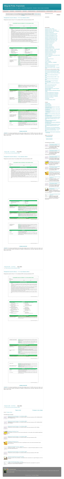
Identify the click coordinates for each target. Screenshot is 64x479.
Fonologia (46, 57)
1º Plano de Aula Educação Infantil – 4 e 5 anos (15, 461)
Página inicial (18, 410)
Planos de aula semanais (49, 87)
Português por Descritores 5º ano (13, 431)
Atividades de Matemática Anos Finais (51, 37)
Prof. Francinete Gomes (12, 469)
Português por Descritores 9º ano (13, 441)
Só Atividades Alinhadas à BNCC (50, 99)
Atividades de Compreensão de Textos (51, 33)
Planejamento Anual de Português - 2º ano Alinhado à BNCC (17, 421)
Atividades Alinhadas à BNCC (49, 28)
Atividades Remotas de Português (50, 52)
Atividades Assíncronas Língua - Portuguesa (52, 31)
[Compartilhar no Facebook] (20, 151)
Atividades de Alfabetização (49, 32)
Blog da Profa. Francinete (14, 6)
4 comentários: (13, 266)
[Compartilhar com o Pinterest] (21, 151)
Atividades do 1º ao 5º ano (49, 43)
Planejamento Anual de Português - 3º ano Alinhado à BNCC (17, 426)
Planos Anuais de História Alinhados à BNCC (52, 71)
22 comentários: (12, 151)
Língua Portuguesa (48, 61)
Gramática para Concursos (49, 58)
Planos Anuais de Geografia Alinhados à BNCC (52, 70)
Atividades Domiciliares (48, 44)
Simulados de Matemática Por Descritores (51, 92)
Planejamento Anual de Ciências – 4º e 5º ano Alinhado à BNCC (16, 17)
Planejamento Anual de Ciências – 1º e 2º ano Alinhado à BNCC (16, 271)
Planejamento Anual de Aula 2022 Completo (52, 64)
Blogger (37, 475)
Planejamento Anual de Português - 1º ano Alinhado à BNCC (17, 416)
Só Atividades (47, 98)
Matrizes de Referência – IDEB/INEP (51, 62)
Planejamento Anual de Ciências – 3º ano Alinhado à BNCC (16, 156)
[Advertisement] (23, 75)
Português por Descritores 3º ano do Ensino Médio (16, 456)
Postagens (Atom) (9, 412)
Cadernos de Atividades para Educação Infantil (52, 55)
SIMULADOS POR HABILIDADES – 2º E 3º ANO (52, 128)
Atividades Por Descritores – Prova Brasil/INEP (52, 49)
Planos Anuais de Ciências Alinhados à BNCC (13, 407)
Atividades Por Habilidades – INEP (50, 50)
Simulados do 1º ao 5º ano (49, 97)
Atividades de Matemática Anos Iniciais (51, 38)
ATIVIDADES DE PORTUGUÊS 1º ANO (51, 39)
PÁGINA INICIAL (47, 103)
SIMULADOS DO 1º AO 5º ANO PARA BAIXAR (52, 127)
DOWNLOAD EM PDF (23, 131)
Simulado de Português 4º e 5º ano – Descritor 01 (16, 446)
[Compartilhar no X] (19, 151)
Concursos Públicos (48, 56)
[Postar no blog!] (18, 151)
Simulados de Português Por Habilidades (51, 96)
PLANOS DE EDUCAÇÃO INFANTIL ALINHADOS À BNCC (50, 121)
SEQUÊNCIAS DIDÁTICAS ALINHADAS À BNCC (52, 117)
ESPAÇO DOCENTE (48, 105)
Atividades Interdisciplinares (49, 46)
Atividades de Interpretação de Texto (51, 34)
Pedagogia (46, 63)
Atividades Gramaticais (48, 45)
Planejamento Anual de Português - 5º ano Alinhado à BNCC (17, 451)
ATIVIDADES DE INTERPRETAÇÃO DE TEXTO (52, 124)
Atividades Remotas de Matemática (50, 51)
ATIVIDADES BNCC (48, 104)
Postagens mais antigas (37, 410)
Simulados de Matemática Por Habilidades (51, 93)
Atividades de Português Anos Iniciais (51, 40)
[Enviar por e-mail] (17, 151)
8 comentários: (13, 405)
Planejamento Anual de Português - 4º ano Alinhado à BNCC (17, 436)
